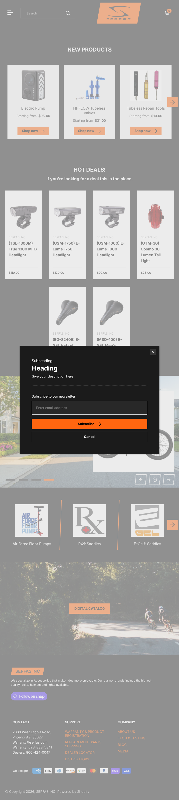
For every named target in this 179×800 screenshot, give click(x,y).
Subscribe (86, 424)
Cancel (89, 437)
